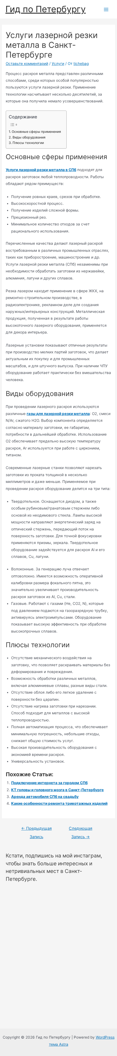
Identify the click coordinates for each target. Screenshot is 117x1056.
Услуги (58, 63)
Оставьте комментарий (27, 63)
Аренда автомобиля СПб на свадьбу (45, 796)
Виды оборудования (29, 137)
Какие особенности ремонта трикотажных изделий (59, 803)
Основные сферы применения (36, 132)
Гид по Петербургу (45, 9)
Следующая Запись (80, 830)
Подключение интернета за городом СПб (49, 783)
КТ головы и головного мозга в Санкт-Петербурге (57, 790)
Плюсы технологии (28, 143)
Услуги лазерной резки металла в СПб (41, 170)
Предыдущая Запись (36, 830)
